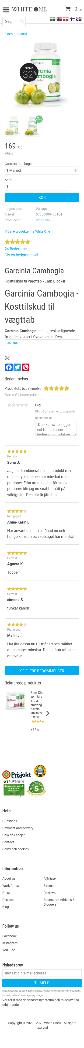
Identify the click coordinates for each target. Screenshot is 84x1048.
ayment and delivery (18, 828)
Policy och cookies (15, 849)
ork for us (12, 885)
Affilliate (50, 878)
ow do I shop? (15, 835)
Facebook (9, 936)
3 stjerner (18, 405)
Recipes (8, 899)
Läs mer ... (13, 342)
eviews (51, 892)
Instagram (10, 943)
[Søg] (22, 20)
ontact (9, 842)
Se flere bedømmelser (42, 670)
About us (8, 878)
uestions (11, 821)
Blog (5, 906)
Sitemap (50, 885)
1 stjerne (9, 405)
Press (6, 892)
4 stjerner (22, 405)
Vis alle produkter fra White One (27, 231)
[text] (42, 146)
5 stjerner (26, 405)
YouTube (8, 950)
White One (43, 220)
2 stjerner (13, 405)
